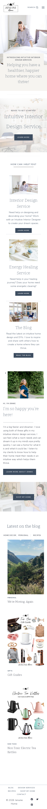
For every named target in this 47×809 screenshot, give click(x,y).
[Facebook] (32, 799)
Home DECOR (10, 535)
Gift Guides (15, 675)
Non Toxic (12, 744)
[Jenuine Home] (10, 7)
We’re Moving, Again (20, 601)
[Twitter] (37, 799)
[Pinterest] (32, 804)
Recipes (12, 791)
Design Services (26, 788)
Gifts (10, 671)
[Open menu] (43, 7)
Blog (11, 788)
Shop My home (23, 497)
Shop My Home (27, 791)
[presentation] (26, 567)
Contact (21, 794)
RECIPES (37, 535)
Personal (23, 535)
